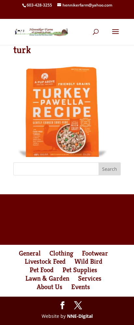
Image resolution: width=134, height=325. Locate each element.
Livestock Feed (45, 261)
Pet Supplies (79, 270)
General (30, 253)
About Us (49, 287)
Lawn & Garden (47, 278)
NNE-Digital (80, 316)
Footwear (95, 253)
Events (80, 287)
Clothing (61, 253)
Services (89, 278)
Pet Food (42, 270)
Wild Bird (88, 261)
